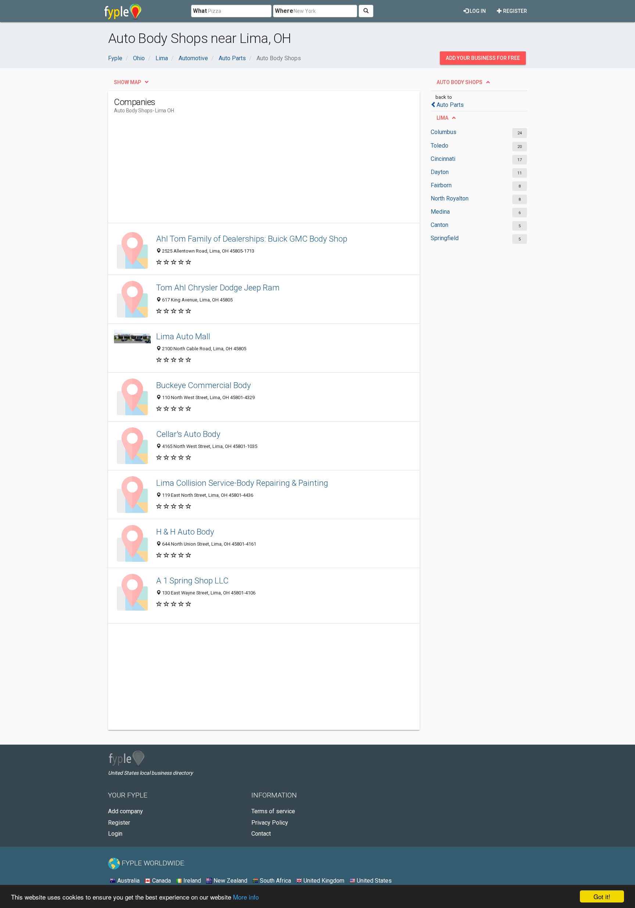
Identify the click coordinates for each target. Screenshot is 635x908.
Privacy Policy (269, 822)
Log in (477, 11)
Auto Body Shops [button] (459, 82)
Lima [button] (442, 118)
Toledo (439, 145)
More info (246, 896)
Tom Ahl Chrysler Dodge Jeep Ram (218, 287)
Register (514, 11)
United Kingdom (323, 880)
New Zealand (229, 880)
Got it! (601, 896)
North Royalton (450, 198)
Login (115, 833)
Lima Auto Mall (183, 336)
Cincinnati (443, 158)
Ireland (191, 880)
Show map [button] (127, 82)
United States (373, 880)
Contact (261, 833)
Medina (440, 211)
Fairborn (441, 185)
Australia (128, 880)
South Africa (274, 880)
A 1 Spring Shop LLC (192, 580)
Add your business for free (483, 58)
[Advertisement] (247, 171)
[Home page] (123, 11)
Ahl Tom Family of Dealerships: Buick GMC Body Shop (251, 238)
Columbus (443, 132)
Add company (125, 811)
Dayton (440, 172)
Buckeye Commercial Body (203, 385)
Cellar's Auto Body (188, 434)
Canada (161, 880)
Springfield (445, 238)
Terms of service (273, 811)
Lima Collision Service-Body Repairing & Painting (242, 483)
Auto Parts (450, 104)
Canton (439, 224)
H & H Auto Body (185, 531)
